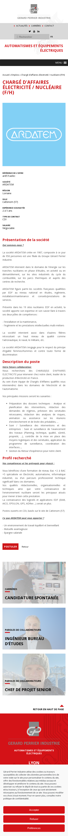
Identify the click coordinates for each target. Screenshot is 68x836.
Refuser (34, 819)
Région (6, 190)
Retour (25, 546)
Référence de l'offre (12, 173)
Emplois (15, 74)
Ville (4, 199)
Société (6, 182)
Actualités (21, 26)
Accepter (34, 809)
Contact (49, 26)
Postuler (10, 546)
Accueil (5, 74)
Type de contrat (11, 217)
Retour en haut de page (48, 709)
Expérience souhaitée (13, 208)
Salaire (6, 225)
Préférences (34, 828)
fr (51, 36)
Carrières (36, 26)
